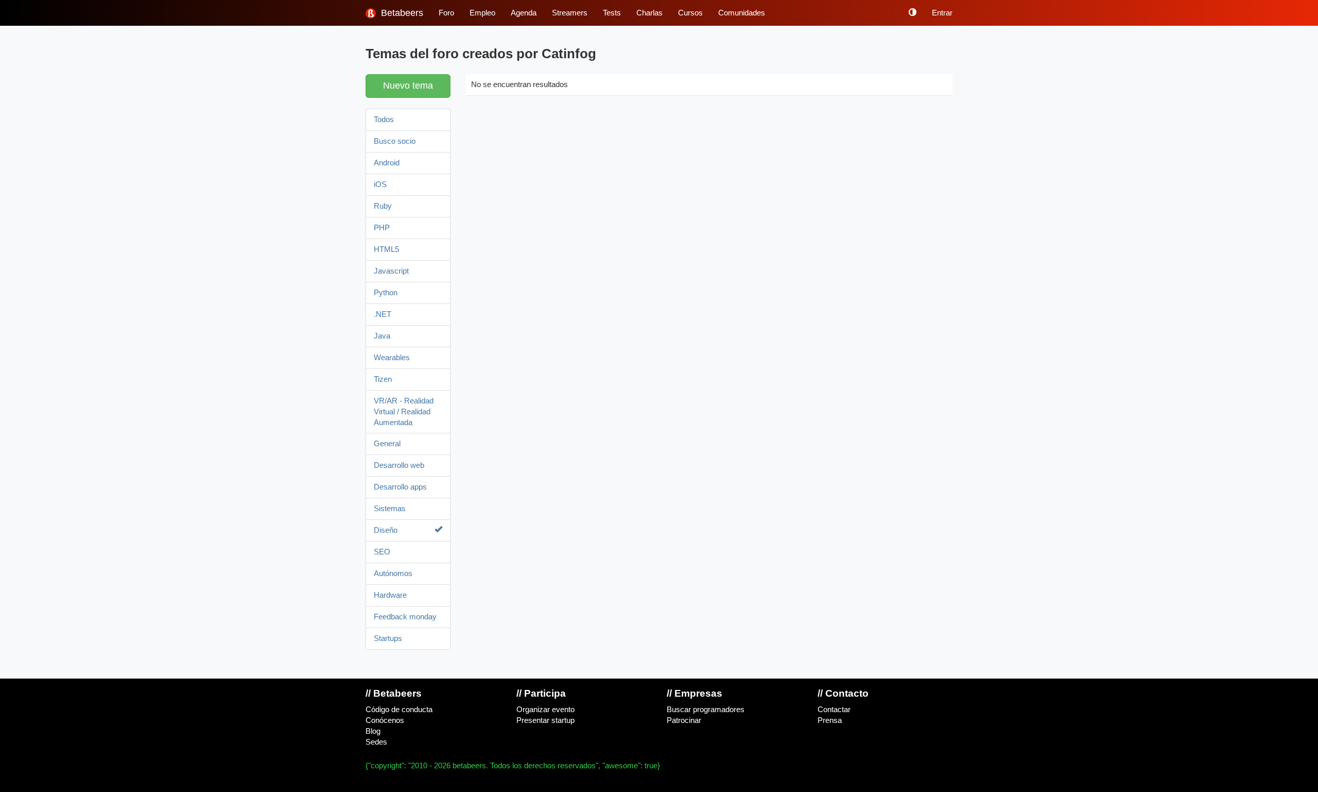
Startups (388, 638)
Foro (446, 13)
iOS (380, 184)
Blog (373, 731)
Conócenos (385, 720)
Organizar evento (545, 709)
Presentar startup (545, 720)
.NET (382, 314)
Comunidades (741, 13)
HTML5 (386, 249)
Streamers (569, 13)
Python (385, 293)
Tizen (383, 379)
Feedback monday (405, 617)
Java (382, 336)
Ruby (383, 206)
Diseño (385, 530)
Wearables (392, 357)
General (387, 444)
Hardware (390, 595)
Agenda (523, 13)
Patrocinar (684, 720)
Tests (612, 13)
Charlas (649, 13)
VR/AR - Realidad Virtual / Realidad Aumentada (403, 412)
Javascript (391, 271)
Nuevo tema (408, 85)
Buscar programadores (705, 709)
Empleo (482, 13)
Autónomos (393, 573)
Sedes (376, 742)
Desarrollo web (399, 465)
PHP (382, 228)
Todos (384, 119)
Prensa (830, 720)
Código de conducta (399, 709)
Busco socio (394, 141)
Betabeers (400, 13)
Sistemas (390, 508)
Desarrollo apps (400, 487)
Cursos (690, 13)
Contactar (834, 709)
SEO (382, 552)
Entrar (942, 13)
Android (387, 163)
